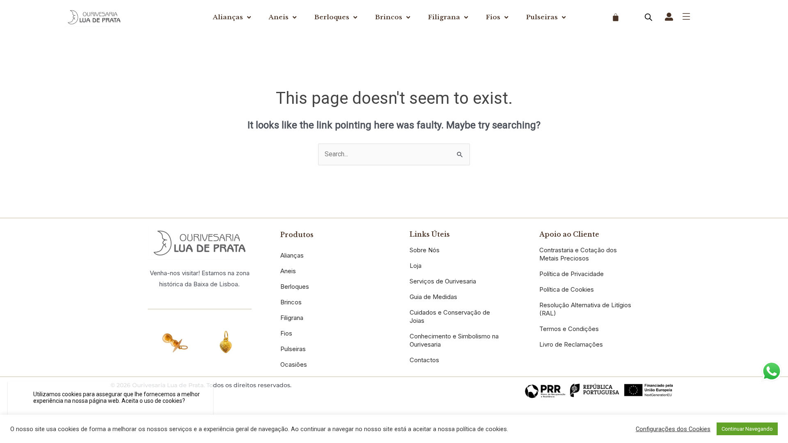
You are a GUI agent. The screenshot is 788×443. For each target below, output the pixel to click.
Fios (493, 17)
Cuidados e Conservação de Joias (450, 316)
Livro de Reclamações (571, 344)
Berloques (331, 17)
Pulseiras (542, 17)
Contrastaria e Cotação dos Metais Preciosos (578, 254)
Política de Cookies (566, 289)
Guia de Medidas (433, 297)
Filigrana (444, 17)
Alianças (228, 17)
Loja (415, 265)
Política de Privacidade (571, 274)
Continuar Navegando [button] (747, 429)
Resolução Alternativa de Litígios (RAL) (585, 309)
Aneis (279, 17)
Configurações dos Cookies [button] (673, 429)
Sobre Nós (425, 250)
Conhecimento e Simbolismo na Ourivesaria (454, 340)
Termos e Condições (569, 329)
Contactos (424, 360)
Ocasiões (293, 364)
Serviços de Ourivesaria (443, 281)
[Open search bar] (648, 17)
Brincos (388, 17)
